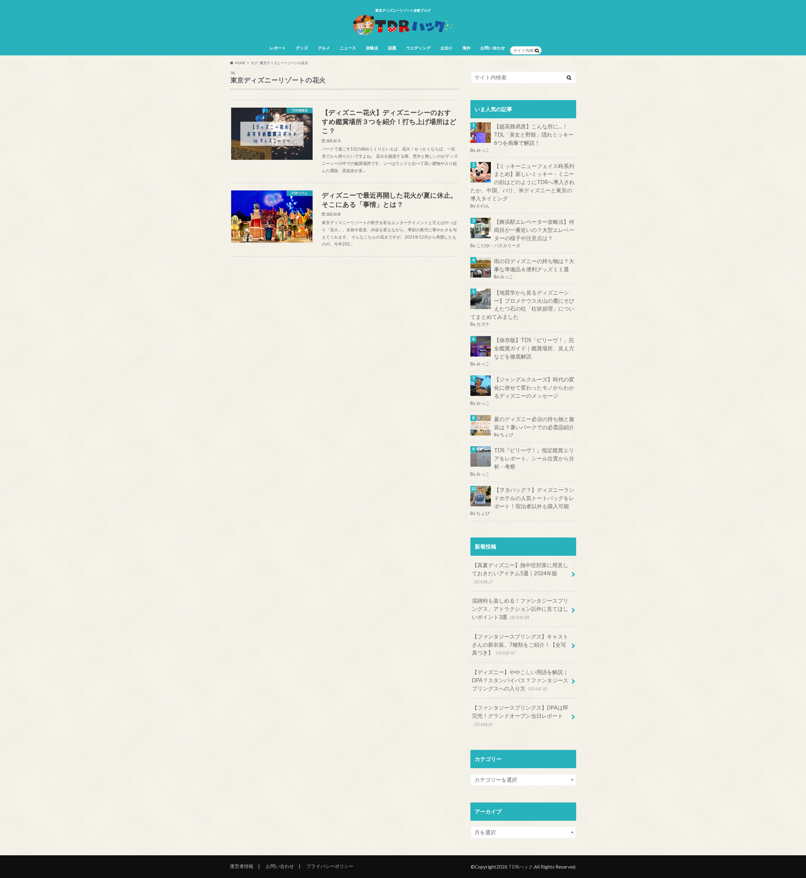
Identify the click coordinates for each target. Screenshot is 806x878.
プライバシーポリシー (330, 866)
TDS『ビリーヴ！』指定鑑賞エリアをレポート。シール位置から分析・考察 (534, 458)
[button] (272, 134)
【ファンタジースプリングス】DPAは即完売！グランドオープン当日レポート (520, 715)
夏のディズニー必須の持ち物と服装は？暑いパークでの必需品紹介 (534, 423)
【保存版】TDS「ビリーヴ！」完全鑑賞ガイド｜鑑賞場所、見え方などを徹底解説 (534, 348)
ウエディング (418, 47)
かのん (483, 205)
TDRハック (520, 867)
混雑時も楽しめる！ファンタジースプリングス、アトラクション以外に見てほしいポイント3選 (520, 608)
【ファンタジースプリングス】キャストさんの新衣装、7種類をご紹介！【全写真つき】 (520, 644)
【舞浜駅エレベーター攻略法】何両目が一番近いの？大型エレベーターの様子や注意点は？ (534, 229)
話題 (392, 47)
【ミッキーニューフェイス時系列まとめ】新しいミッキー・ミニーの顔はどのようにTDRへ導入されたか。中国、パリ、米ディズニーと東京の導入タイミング (522, 182)
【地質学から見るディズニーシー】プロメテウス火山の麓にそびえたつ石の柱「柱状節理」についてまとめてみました (522, 304)
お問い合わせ (492, 47)
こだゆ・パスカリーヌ (498, 245)
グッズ (302, 47)
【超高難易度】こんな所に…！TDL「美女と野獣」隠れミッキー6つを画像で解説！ (534, 134)
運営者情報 (241, 866)
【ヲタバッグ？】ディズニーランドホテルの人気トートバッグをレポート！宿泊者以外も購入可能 (534, 498)
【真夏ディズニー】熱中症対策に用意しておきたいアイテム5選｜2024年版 (520, 573)
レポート (278, 47)
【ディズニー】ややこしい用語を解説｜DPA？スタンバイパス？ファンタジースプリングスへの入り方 (520, 680)
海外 (467, 47)
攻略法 (372, 47)
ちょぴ (506, 434)
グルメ (324, 47)
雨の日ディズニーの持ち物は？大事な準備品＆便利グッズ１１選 (534, 265)
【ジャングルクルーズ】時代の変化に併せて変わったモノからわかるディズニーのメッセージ (534, 387)
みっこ (483, 150)
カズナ (483, 324)
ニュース (348, 47)
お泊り (446, 47)
